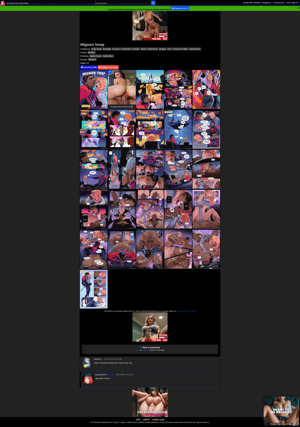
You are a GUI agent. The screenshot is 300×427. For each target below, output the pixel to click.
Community (279, 2)
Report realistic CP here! (186, 311)
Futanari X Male (180, 49)
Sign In (295, 2)
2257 (138, 419)
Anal (169, 49)
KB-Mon (91, 52)
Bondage (107, 49)
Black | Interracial (149, 49)
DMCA (146, 419)
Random (257, 2)
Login (137, 350)
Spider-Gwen (96, 56)
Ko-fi (289, 2)
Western (92, 59)
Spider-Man (108, 56)
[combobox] (46, 3)
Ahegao (162, 49)
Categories (267, 2)
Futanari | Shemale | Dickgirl (126, 49)
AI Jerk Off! (247, 2)
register (145, 350)
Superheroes (195, 49)
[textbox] (47, 3)
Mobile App (158, 419)
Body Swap (97, 49)
